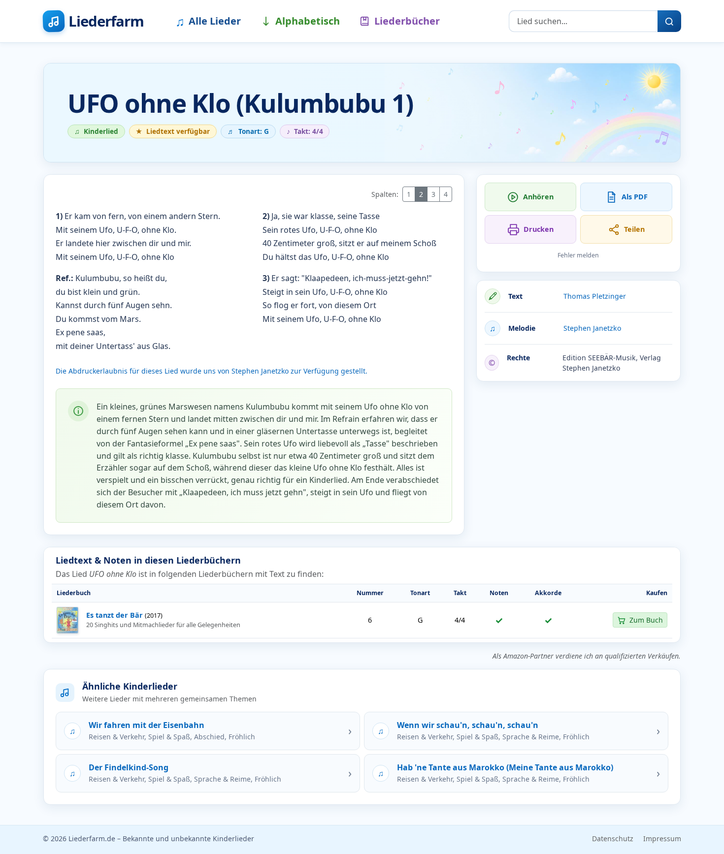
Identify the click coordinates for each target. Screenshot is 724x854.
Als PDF (635, 196)
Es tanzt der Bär (114, 615)
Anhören (538, 196)
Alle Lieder (208, 21)
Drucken (539, 229)
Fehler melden (578, 255)
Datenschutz (612, 838)
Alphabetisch (307, 21)
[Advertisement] (578, 458)
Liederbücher (407, 21)
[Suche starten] (669, 21)
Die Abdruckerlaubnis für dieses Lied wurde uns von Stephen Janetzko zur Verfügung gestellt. (211, 371)
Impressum (662, 838)
